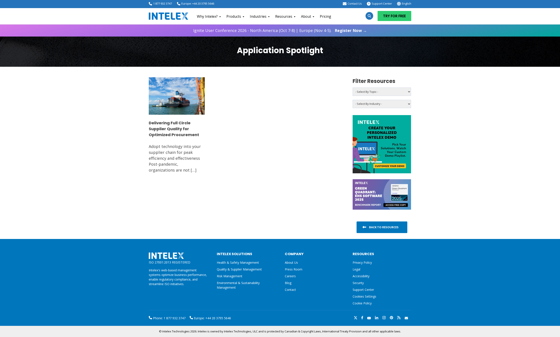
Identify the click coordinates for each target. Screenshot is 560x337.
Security (358, 283)
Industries (258, 16)
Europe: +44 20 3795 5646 (197, 3)
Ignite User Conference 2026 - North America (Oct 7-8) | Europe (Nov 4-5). (280, 30)
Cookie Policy (362, 303)
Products (233, 16)
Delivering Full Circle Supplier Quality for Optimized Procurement (174, 128)
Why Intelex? (207, 16)
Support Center (382, 3)
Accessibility (361, 276)
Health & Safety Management (238, 262)
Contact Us (355, 3)
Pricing (325, 16)
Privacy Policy (362, 262)
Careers (290, 276)
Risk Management (229, 276)
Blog (288, 283)
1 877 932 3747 (162, 3)
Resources (283, 16)
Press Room (293, 269)
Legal (356, 269)
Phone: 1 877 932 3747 (169, 318)
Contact (290, 290)
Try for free (394, 16)
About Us (291, 262)
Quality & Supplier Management (239, 269)
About (306, 16)
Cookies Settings (364, 296)
